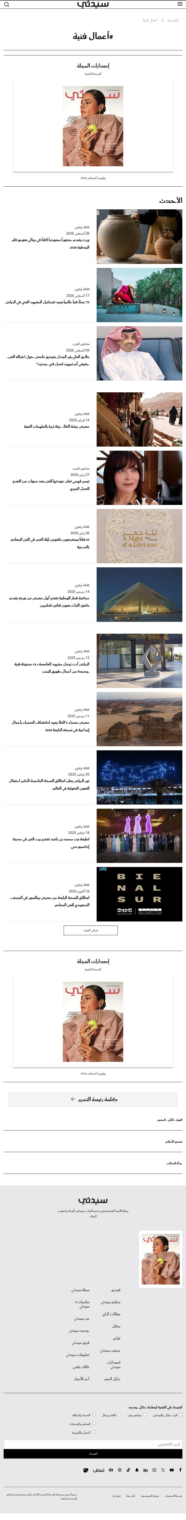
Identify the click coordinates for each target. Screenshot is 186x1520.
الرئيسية (173, 20)
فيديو (115, 1290)
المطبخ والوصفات (79, 1424)
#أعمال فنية (93, 36)
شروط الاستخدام (173, 1496)
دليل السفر (112, 1379)
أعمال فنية (150, 20)
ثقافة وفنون (82, 227)
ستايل (116, 1326)
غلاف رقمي (80, 1367)
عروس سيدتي (110, 1350)
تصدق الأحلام (173, 1141)
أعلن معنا (130, 1496)
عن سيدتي (81, 1318)
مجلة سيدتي (80, 1290)
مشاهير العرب (81, 344)
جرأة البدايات (174, 1163)
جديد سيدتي (79, 1331)
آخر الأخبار (81, 1379)
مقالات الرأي (111, 1314)
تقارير (116, 1338)
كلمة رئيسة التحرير (98, 1099)
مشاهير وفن (135, 1415)
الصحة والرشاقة (81, 1415)
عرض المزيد (90, 930)
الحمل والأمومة (81, 1432)
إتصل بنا (116, 1496)
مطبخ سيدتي (110, 1302)
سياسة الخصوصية (150, 1496)
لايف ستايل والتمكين (165, 1415)
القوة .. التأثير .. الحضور (169, 1120)
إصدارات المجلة (93, 66)
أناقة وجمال (109, 1415)
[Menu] (180, 4)
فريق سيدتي (80, 1343)
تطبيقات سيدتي (77, 1355)
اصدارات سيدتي (113, 1364)
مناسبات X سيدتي (82, 1304)
